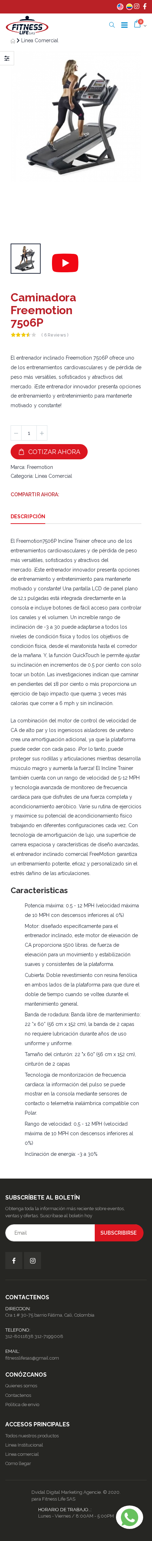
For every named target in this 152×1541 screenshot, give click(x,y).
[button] (111, 25)
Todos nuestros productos (32, 1435)
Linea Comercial (39, 40)
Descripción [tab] (28, 516)
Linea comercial (22, 1454)
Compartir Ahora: (35, 494)
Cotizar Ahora (52, 451)
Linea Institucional (24, 1445)
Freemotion (40, 467)
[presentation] (20, 145)
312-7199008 (49, 1336)
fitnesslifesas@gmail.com (32, 1358)
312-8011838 (19, 1336)
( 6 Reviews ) (54, 335)
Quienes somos (21, 1385)
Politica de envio (22, 1404)
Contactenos (18, 1395)
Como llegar (18, 1463)
